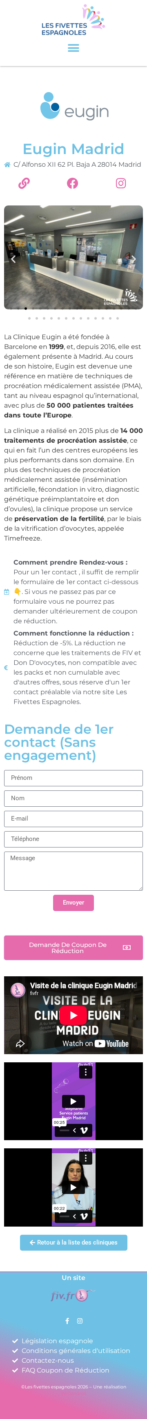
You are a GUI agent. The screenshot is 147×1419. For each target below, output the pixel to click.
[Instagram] (80, 1321)
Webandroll (73, 1393)
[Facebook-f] (67, 1321)
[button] (74, 48)
